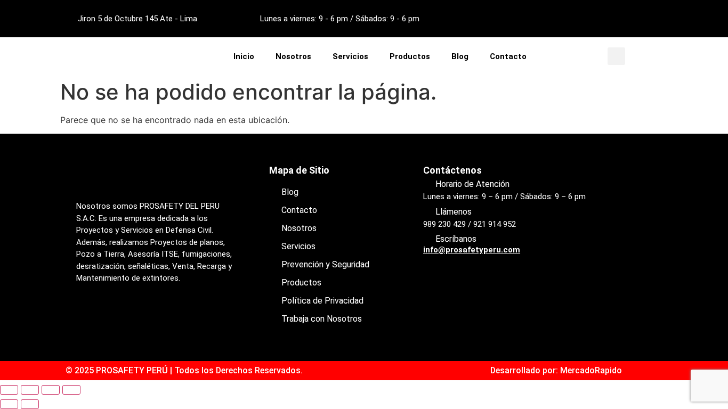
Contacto (508, 56)
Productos (410, 56)
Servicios (350, 56)
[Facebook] (590, 18)
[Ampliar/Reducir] (9, 390)
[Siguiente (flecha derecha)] (30, 404)
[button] (616, 56)
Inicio (243, 56)
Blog (459, 56)
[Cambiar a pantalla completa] (30, 390)
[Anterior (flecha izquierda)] (9, 404)
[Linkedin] (648, 18)
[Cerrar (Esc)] (71, 390)
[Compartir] (51, 390)
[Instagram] (619, 18)
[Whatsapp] (148, 315)
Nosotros (293, 56)
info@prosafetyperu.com (471, 250)
